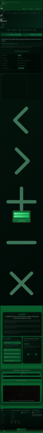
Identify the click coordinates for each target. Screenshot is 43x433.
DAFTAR (21, 216)
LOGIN (21, 213)
